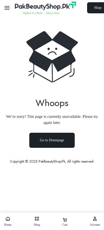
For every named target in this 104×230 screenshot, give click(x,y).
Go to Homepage (52, 140)
